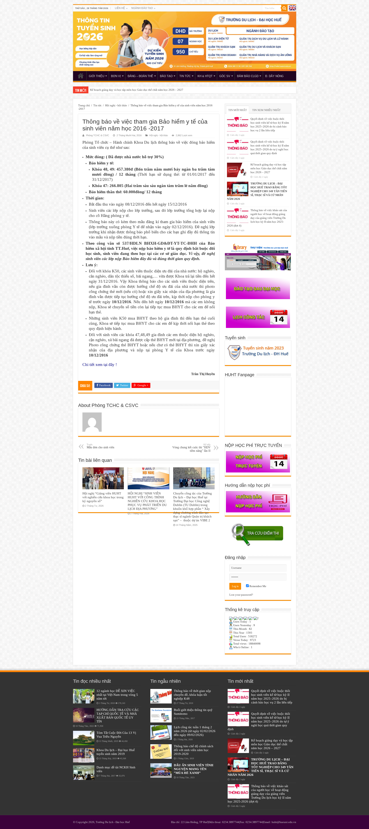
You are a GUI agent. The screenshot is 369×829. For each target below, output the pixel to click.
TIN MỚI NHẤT (237, 110)
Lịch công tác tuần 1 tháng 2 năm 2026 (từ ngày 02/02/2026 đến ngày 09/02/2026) (194, 731)
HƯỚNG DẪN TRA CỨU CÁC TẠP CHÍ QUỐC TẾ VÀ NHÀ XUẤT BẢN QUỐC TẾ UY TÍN (118, 715)
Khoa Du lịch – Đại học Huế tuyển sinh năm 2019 (116, 752)
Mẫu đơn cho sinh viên (100, 446)
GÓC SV (224, 76)
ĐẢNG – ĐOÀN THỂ (140, 76)
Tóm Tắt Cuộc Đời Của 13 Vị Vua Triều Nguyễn (116, 734)
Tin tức (97, 105)
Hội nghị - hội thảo (116, 105)
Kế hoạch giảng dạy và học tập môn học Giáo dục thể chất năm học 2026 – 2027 (268, 168)
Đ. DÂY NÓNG (274, 76)
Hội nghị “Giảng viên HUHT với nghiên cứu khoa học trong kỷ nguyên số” (103, 497)
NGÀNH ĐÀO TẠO (142, 8)
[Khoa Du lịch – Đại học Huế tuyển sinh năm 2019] (83, 755)
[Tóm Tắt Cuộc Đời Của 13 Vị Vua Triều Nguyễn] (83, 738)
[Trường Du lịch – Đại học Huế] (184, 41)
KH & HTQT (205, 76)
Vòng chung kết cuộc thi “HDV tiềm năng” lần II (191, 447)
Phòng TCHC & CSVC (97, 135)
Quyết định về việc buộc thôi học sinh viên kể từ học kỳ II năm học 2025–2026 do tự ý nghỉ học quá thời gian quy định (259, 721)
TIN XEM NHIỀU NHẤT (266, 110)
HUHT (80, 75)
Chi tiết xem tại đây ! (99, 364)
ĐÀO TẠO (166, 76)
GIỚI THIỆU (96, 76)
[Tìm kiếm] (284, 8)
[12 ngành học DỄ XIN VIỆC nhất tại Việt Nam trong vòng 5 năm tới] (83, 696)
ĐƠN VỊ (116, 76)
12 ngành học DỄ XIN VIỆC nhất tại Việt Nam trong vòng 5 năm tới (117, 694)
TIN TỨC (185, 76)
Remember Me (257, 586)
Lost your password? (241, 594)
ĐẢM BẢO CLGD (247, 76)
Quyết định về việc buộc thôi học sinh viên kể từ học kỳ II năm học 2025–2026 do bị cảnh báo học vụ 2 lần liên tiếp (271, 696)
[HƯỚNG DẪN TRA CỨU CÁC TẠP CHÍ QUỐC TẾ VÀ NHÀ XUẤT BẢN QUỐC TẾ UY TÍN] (83, 715)
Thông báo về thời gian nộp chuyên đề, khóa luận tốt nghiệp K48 (192, 694)
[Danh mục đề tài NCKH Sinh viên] (83, 772)
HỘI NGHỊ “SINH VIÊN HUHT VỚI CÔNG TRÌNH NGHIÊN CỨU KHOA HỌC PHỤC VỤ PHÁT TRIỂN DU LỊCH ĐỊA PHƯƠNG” (147, 500)
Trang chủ (84, 105)
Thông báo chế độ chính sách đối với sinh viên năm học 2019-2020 (193, 750)
